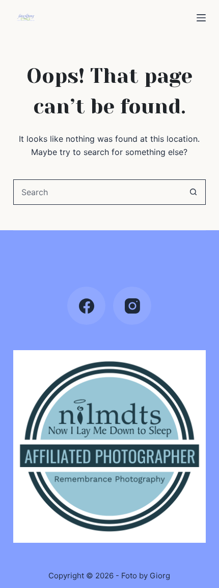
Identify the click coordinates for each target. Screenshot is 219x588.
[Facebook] (86, 306)
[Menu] (201, 17)
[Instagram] (132, 306)
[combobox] (97, 192)
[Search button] (193, 192)
